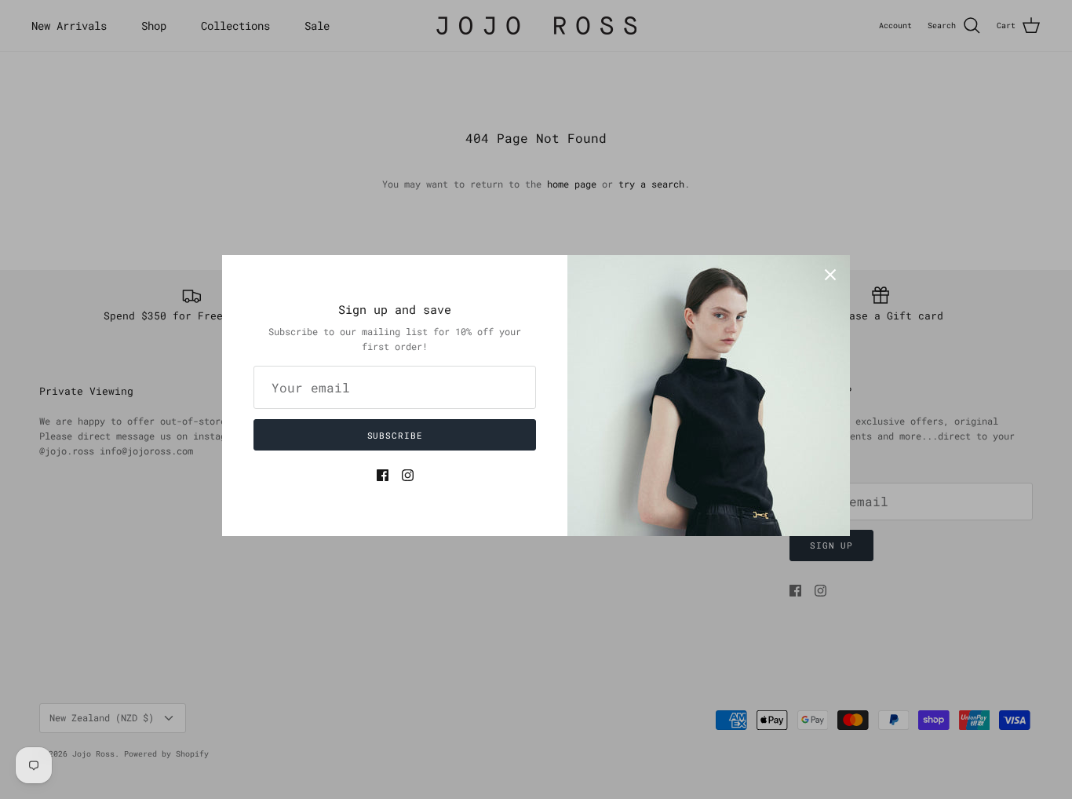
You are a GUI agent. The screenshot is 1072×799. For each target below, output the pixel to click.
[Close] (830, 274)
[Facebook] (382, 475)
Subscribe (395, 435)
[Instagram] (408, 475)
